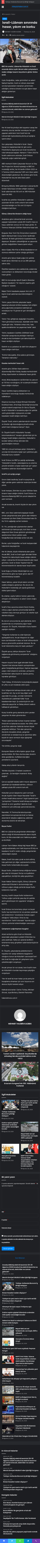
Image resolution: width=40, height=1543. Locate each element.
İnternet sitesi (6, 1228)
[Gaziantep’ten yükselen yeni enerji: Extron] (8, 1372)
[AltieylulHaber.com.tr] (20, 6)
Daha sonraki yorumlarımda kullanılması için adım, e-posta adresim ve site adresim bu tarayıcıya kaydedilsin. (20, 1239)
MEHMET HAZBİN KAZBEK (13, 32)
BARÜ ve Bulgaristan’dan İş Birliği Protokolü (26, 1398)
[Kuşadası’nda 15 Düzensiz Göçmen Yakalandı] (8, 1429)
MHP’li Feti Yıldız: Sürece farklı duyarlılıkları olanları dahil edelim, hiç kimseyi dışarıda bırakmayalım (29, 1161)
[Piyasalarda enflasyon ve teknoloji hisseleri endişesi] (8, 1410)
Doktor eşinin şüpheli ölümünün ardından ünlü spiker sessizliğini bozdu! (10, 1126)
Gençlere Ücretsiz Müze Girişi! (9, 1157)
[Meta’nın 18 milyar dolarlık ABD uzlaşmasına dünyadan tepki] (8, 1390)
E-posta (5, 1220)
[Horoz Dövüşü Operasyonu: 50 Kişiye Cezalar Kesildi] (8, 1419)
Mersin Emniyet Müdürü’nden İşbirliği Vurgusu (19, 117)
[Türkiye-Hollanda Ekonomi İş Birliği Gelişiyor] (10, 1105)
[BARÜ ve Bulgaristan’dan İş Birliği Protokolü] (8, 1400)
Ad (3, 1212)
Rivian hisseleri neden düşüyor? (16, 2)
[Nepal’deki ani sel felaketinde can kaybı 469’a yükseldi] (29, 1127)
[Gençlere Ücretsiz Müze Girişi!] (10, 1149)
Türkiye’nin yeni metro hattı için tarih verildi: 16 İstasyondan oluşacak (29, 1104)
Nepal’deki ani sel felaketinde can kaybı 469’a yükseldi (29, 1136)
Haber (13, 14)
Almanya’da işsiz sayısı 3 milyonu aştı (16, 1307)
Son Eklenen (20, 1258)
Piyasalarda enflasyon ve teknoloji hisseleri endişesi (26, 1408)
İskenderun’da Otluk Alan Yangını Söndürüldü (19, 1436)
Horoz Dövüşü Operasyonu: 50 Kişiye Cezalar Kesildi (26, 1417)
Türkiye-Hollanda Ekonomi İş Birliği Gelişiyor (8, 1114)
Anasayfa (7, 14)
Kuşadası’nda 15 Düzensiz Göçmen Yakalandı (26, 1427)
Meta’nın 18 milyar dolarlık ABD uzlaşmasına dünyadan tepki (26, 1389)
